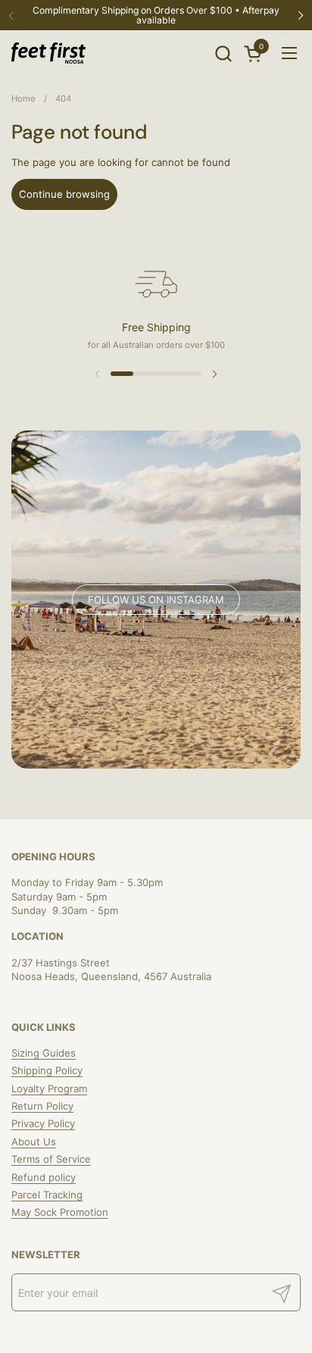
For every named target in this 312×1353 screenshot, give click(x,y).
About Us (33, 1141)
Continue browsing (64, 194)
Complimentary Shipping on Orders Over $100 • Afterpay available (156, 15)
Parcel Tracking (47, 1195)
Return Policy (42, 1106)
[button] (223, 53)
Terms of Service (51, 1159)
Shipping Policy (47, 1070)
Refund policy (43, 1177)
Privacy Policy (43, 1123)
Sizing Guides (43, 1053)
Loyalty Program (49, 1088)
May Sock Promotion (59, 1212)
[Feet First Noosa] (48, 53)
